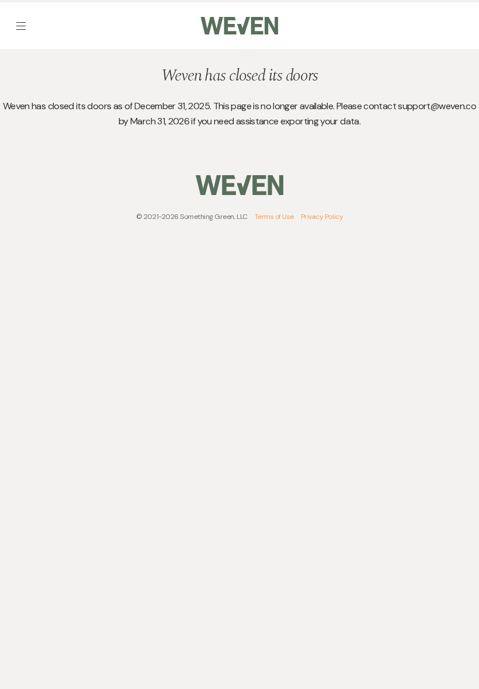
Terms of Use (274, 216)
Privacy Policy (322, 216)
